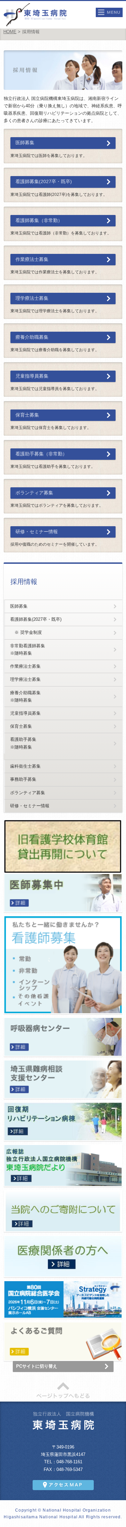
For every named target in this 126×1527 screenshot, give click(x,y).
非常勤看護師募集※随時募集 (27, 649)
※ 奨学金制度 (26, 632)
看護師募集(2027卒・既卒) (43, 181)
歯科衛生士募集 (25, 766)
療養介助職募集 (31, 337)
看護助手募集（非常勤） (41, 453)
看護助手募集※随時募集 (23, 743)
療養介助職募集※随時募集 (25, 696)
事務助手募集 (23, 779)
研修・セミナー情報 (36, 531)
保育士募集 (27, 415)
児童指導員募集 (31, 376)
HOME (9, 32)
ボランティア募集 (34, 492)
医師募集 (24, 142)
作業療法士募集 (31, 259)
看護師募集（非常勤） (38, 220)
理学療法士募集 (31, 298)
